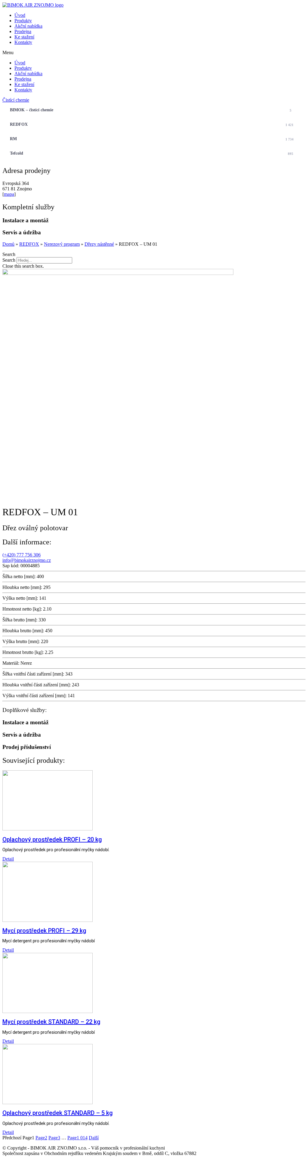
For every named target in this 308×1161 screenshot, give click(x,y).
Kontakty (23, 42)
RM (152, 139)
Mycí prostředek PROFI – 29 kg (44, 930)
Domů (8, 244)
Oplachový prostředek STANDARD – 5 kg (57, 1112)
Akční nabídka (28, 26)
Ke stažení (24, 36)
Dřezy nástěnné (99, 244)
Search (8, 260)
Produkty (23, 20)
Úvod (19, 15)
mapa (9, 194)
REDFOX (152, 124)
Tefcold (151, 153)
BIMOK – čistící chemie (150, 110)
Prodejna (22, 31)
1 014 (77, 1137)
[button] (154, 52)
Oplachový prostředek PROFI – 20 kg (52, 839)
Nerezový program (62, 244)
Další (94, 1137)
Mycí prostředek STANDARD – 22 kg (51, 1021)
